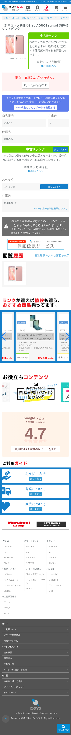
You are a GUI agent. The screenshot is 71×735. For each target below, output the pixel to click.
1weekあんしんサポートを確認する (35, 107)
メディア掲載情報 (12, 635)
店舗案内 (8, 658)
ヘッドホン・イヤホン (35, 581)
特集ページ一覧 (11, 640)
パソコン (51, 568)
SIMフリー (9, 563)
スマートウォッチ (12, 585)
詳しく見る (59, 149)
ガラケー (8, 574)
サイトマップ (10, 692)
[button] (67, 336)
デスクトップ (55, 585)
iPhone (5, 541)
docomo (8, 546)
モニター (8, 602)
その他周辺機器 (9, 596)
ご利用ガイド (10, 629)
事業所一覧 (9, 664)
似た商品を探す (37, 85)
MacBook (53, 579)
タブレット (52, 541)
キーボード (9, 613)
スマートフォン (31, 541)
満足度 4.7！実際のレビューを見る (35, 449)
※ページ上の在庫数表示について (50, 208)
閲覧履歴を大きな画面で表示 (52, 255)
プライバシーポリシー (14, 686)
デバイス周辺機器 (32, 568)
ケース (29, 588)
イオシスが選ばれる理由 (15, 669)
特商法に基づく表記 (13, 681)
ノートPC (53, 574)
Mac (51, 590)
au (5, 552)
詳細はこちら (49, 66)
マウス (7, 607)
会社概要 (8, 652)
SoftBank (8, 557)
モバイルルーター (12, 579)
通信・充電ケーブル (35, 574)
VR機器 (7, 590)
